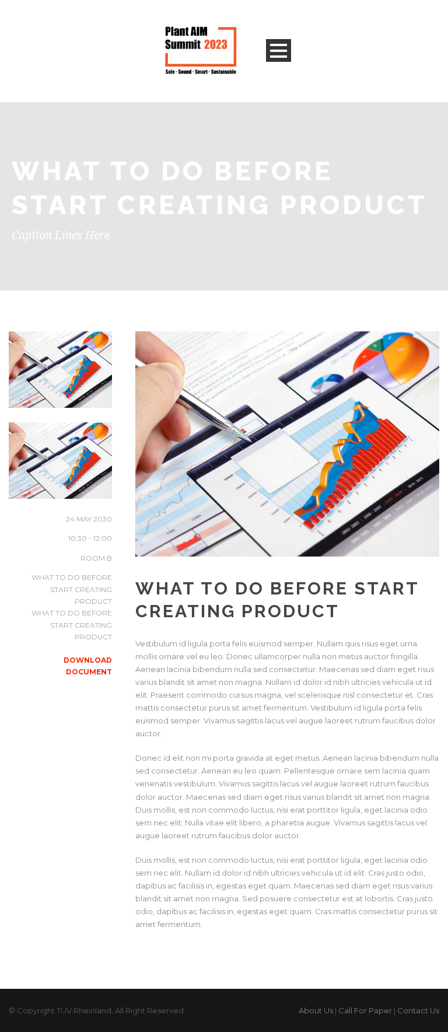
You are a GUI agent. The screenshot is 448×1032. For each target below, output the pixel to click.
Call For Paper (365, 1010)
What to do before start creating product (72, 589)
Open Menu (278, 50)
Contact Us (418, 1010)
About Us (316, 1010)
